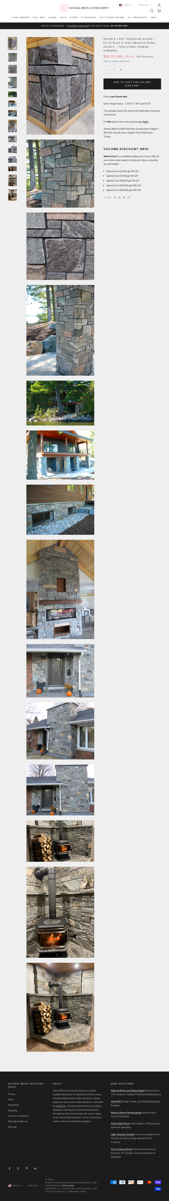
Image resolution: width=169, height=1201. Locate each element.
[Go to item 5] (12, 94)
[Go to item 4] (12, 82)
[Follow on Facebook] (9, 1168)
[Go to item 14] (12, 195)
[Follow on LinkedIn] (35, 1168)
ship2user (61, 1105)
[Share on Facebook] (115, 197)
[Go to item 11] (12, 159)
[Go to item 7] (12, 113)
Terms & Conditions (18, 1115)
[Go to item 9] (12, 139)
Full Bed (39, 17)
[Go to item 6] (12, 103)
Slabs (53, 17)
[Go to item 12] (12, 169)
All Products (137, 17)
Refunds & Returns (18, 1121)
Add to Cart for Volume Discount (132, 84)
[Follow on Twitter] (18, 1168)
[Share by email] (128, 197)
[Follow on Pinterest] (26, 1168)
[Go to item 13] (12, 180)
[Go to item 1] (12, 43)
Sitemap (12, 1126)
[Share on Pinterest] (124, 197)
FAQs (11, 1099)
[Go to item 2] (12, 57)
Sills (63, 17)
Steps (74, 17)
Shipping (12, 1110)
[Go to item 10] (12, 149)
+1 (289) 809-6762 (76, 1191)
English (144, 5)
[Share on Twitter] (119, 197)
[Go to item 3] (12, 69)
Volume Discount (78, 26)
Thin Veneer (21, 17)
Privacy (11, 1094)
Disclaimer (13, 1104)
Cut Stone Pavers (112, 17)
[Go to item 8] (12, 126)
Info (154, 17)
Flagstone (88, 17)
